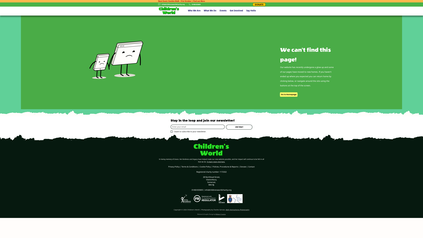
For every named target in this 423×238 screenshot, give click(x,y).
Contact (251, 166)
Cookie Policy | (206, 166)
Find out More (199, 1)
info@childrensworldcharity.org (173, 4)
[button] (194, 10)
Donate (243, 166)
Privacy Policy (174, 166)
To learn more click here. (216, 162)
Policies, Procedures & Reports (225, 166)
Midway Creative (220, 214)
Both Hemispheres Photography (237, 210)
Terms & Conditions (189, 166)
